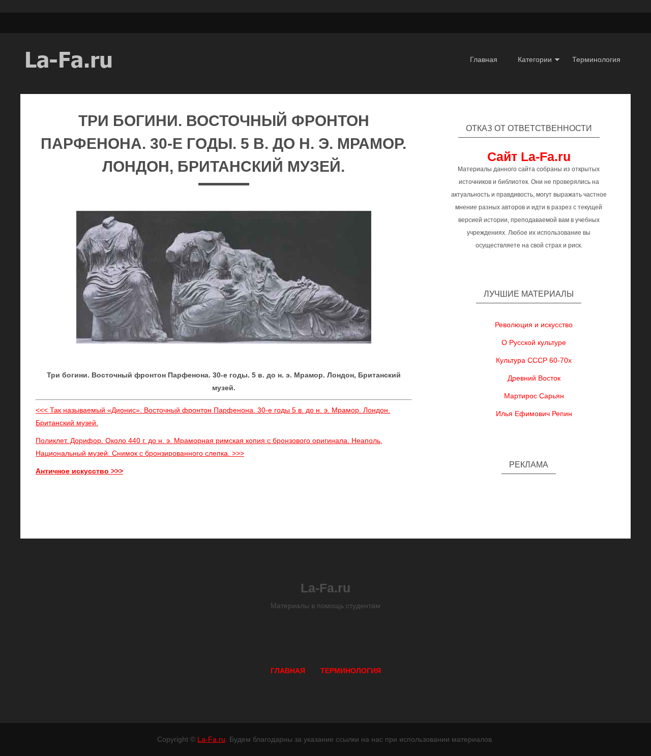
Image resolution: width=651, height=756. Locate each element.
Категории (535, 59)
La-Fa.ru (211, 739)
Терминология (596, 59)
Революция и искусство (534, 325)
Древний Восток (534, 378)
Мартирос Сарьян (534, 396)
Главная (483, 59)
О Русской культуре (533, 342)
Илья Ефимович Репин (534, 414)
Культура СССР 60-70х (534, 360)
